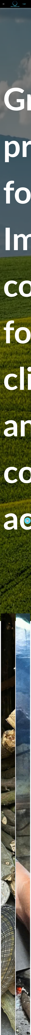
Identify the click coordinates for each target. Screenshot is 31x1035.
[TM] (12, 4)
